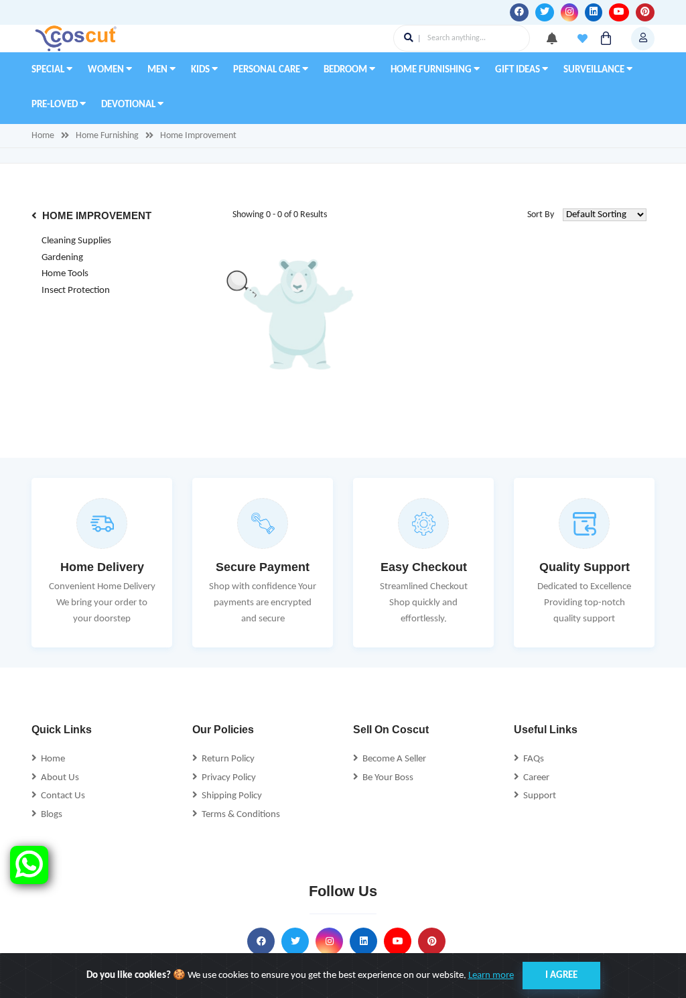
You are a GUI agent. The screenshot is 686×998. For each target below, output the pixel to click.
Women (107, 70)
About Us (58, 778)
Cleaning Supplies (76, 241)
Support (537, 796)
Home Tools (65, 274)
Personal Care (267, 70)
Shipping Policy (230, 796)
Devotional (129, 105)
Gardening (62, 258)
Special (48, 70)
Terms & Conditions (239, 815)
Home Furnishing (432, 70)
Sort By (540, 215)
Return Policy (226, 759)
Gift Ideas (518, 70)
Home (42, 136)
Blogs (49, 815)
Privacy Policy (227, 778)
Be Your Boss (385, 778)
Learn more (491, 976)
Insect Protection (76, 291)
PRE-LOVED (55, 105)
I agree (561, 976)
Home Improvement (198, 136)
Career (534, 778)
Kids (201, 70)
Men (158, 70)
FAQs (531, 759)
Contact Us (61, 796)
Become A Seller (392, 759)
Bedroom (346, 70)
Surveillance (594, 70)
